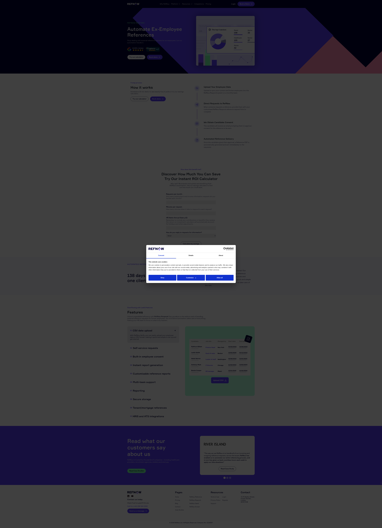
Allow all (220, 278)
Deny (162, 278)
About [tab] (221, 255)
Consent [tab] (161, 255)
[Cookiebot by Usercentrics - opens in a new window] (225, 248)
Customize (190, 278)
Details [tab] (191, 255)
